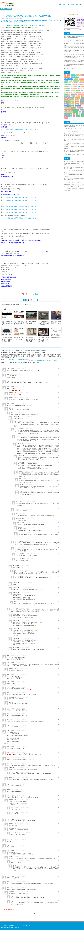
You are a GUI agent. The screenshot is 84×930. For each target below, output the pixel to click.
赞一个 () (26, 294)
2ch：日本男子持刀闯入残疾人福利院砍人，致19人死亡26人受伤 (22, 352)
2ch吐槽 (79, 75)
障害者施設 (13, 25)
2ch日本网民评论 (75, 76)
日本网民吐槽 (80, 108)
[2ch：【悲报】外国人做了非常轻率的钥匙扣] (56, 319)
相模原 (7, 25)
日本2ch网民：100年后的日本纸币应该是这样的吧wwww (31, 339)
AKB (65, 82)
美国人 (78, 116)
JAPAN (76, 82)
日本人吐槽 (71, 98)
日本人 (65, 98)
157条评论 (19, 18)
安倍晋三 (73, 90)
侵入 (27, 25)
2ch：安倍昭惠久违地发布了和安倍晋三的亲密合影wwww (56, 335)
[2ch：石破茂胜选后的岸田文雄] (31, 319)
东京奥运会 (74, 84)
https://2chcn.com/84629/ (11, 101)
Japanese (81, 82)
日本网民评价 (76, 110)
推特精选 (70, 92)
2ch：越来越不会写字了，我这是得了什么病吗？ (45, 360)
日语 (80, 112)
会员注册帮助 (22, 926)
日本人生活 (77, 98)
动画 (72, 86)
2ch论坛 (66, 80)
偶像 (65, 86)
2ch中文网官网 (3, 926)
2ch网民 (76, 78)
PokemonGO (17, 350)
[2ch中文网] (8, 6)
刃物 (18, 25)
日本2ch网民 (74, 94)
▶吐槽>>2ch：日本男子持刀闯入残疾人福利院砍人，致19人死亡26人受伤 (20, 362)
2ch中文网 (74, 75)
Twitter (65, 84)
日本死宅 (66, 106)
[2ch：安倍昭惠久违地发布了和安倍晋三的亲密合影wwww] (56, 331)
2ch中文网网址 (10, 926)
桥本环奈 (66, 114)
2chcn (68, 75)
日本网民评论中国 (68, 112)
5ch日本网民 (76, 80)
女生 (76, 88)
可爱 (79, 86)
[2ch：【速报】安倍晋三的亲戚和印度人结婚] (19, 319)
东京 (70, 84)
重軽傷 (41, 25)
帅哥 (82, 90)
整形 (74, 92)
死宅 (74, 114)
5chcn (70, 80)
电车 (82, 114)
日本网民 (74, 108)
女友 (72, 88)
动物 (72, 4)
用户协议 (28, 926)
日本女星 (72, 102)
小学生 (78, 90)
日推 (65, 94)
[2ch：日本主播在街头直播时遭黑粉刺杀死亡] (7, 319)
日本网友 (72, 106)
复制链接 (42, 352)
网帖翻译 (66, 116)
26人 (37, 25)
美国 (74, 116)
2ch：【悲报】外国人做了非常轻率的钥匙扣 (56, 323)
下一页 (36, 300)
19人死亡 (32, 25)
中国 (81, 4)
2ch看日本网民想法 (68, 78)
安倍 (27, 350)
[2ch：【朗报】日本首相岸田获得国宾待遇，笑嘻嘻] (43, 335)
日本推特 (77, 104)
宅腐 (60, 4)
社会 (3, 25)
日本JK (77, 96)
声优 (65, 88)
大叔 (69, 88)
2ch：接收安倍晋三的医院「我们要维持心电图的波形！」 (43, 323)
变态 (76, 86)
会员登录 (9, 8)
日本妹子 (66, 104)
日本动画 (72, 100)
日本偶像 (66, 100)
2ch (65, 75)
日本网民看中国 (67, 110)
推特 (65, 92)
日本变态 (77, 100)
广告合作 (17, 926)
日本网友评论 (67, 108)
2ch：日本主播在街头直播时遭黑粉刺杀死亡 (7, 323)
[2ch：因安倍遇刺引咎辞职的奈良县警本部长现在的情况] (7, 335)
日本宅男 (72, 104)
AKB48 (69, 82)
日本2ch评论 (67, 96)
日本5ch (73, 96)
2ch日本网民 (67, 76)
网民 (71, 116)
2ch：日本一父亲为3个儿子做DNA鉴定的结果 (17, 359)
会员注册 (3, 8)
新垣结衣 (78, 92)
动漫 (64, 4)
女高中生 (80, 88)
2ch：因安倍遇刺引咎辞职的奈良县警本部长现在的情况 (7, 339)
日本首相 (76, 112)
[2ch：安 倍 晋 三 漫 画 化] (19, 335)
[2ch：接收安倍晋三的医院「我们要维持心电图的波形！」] (43, 319)
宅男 (65, 90)
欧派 (71, 114)
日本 (68, 4)
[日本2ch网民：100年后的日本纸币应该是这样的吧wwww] (31, 335)
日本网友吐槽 (78, 106)
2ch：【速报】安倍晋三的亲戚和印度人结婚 (19, 323)
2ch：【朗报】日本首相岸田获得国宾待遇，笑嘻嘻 (43, 339)
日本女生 (77, 102)
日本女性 (66, 102)
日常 (77, 4)
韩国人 (65, 118)
